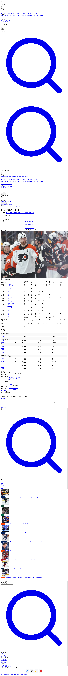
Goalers (10, 204)
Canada (10, 384)
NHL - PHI (10, 290)
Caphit (16, 199)
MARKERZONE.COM (6, 666)
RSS (22, 674)
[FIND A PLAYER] (34, 167)
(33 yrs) (10, 215)
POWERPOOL (29, 15)
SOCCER (7, 21)
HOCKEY (28, 10)
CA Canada (11, 386)
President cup (12, 373)
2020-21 (2, 352)
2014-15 (2, 340)
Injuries (12, 199)
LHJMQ (7, 13)
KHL (19, 13)
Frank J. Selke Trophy (13, 388)
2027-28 (2, 365)
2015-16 (2, 342)
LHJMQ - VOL (11, 284)
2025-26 (2, 362)
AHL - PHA (10, 292)
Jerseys (5, 206)
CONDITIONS (4, 674)
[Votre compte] (3, 174)
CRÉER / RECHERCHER (6, 184)
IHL (17, 13)
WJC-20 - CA (10, 288)
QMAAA (25, 13)
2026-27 (2, 364)
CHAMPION (18, 373)
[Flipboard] (40, 671)
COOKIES (18, 674)
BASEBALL (7, 10)
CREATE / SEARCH (5, 18)
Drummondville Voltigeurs (14, 374)
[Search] (2, 8)
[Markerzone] (34, 190)
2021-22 (2, 353)
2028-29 (2, 367)
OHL (10, 13)
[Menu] (1, 8)
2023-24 (2, 359)
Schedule (2, 201)
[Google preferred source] (36, 671)
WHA (28, 13)
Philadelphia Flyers (13, 389)
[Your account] (3, 8)
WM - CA (10, 297)
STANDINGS (3, 202)
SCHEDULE (3, 200)
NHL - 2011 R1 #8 (29, 224)
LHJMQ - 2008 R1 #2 (29, 221)
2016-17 (2, 346)
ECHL (14, 13)
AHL (4, 13)
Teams (9, 199)
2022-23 (2, 358)
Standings (3, 204)
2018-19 (2, 349)
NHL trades (3, 398)
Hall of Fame (10, 206)
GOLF (24, 10)
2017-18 (2, 348)
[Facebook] (27, 671)
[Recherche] (2, 174)
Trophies (2, 206)
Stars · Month (22, 206)
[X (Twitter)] (32, 671)
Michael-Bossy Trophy (14, 378)
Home (2, 199)
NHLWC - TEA (11, 303)
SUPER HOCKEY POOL (38, 15)
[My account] (5, 194)
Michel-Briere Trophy (13, 380)
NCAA (21, 13)
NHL (2, 13)
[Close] (1, 7)
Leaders (6, 204)
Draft (19, 199)
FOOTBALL (20, 10)
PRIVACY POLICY (11, 674)
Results (6, 201)
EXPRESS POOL (15, 15)
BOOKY (2, 10)
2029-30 (2, 368)
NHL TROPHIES (4, 390)
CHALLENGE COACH (6, 15)
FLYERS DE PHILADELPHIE (20, 212)
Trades (21, 199)
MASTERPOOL (22, 15)
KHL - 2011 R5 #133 (29, 228)
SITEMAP (26, 674)
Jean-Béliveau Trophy (13, 376)
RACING (3, 21)
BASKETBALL (13, 10)
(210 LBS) (5, 220)
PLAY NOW (3, 407)
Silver (10, 383)
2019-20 (2, 351)
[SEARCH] (34, 98)
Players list (5, 199)
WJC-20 (35, 13)
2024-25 (2, 361)
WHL (12, 13)
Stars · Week (16, 206)
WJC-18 (31, 13)
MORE (2, 205)
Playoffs (9, 201)
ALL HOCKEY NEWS (6, 580)
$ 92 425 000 (27, 230)
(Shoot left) (6, 219)
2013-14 (2, 336)
